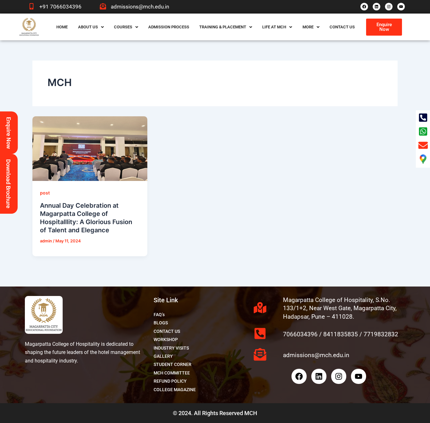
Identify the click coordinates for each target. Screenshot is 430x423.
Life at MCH (274, 27)
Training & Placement (222, 27)
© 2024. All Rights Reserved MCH (215, 413)
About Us (88, 27)
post (45, 192)
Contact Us (342, 27)
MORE (308, 27)
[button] (91, 27)
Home (62, 27)
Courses (123, 27)
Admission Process (168, 27)
